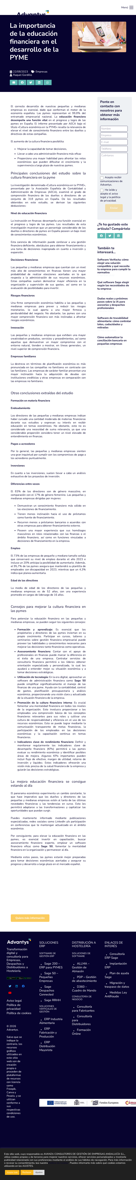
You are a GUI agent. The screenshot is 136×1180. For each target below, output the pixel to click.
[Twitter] (10, 986)
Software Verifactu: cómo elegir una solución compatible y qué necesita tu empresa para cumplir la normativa (114, 266)
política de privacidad (110, 198)
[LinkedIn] (16, 986)
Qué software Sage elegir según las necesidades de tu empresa (113, 285)
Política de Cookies (58, 1163)
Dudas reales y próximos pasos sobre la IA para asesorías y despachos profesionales (112, 303)
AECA (72, 124)
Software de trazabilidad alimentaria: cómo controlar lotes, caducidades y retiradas (114, 322)
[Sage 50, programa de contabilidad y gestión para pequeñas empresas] (32, 900)
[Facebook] (23, 986)
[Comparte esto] (22, 82)
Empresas (41, 71)
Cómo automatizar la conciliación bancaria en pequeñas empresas (112, 340)
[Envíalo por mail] (14, 82)
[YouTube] (10, 992)
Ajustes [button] (38, 1172)
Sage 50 (80, 680)
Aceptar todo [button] (12, 1172)
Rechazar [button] (26, 1172)
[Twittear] (31, 82)
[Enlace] (32, 14)
